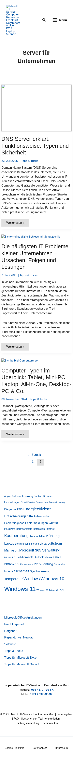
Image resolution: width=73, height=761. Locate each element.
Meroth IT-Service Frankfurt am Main (32, 714)
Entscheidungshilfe (18, 516)
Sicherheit (21, 571)
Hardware (9, 528)
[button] (44, 20)
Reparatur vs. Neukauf (19, 637)
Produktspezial (14, 624)
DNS (20, 509)
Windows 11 (20, 588)
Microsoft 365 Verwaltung (39, 550)
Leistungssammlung (27, 723)
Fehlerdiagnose (14, 522)
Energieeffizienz (37, 509)
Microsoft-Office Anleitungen (23, 617)
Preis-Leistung (43, 564)
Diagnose (10, 509)
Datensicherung (57, 502)
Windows (32, 578)
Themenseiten (49, 723)
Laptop (9, 543)
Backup (38, 496)
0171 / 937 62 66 (41, 694)
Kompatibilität (37, 536)
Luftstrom (54, 543)
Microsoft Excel (11, 557)
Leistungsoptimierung (27, 543)
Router (8, 571)
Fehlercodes (42, 516)
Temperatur (13, 579)
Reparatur (59, 564)
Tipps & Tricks (29, 160)
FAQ (16, 718)
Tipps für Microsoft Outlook (22, 664)
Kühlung (53, 536)
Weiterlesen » (17, 224)
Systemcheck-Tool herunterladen (40, 718)
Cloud (24, 502)
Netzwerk (11, 564)
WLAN (59, 590)
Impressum (62, 747)
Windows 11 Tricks (45, 590)
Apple (7, 496)
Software (10, 644)
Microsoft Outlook (32, 557)
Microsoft (11, 550)
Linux (43, 543)
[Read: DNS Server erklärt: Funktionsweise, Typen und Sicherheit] (36, 107)
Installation (39, 529)
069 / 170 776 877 (43, 689)
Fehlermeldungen (36, 522)
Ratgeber (10, 631)
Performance (26, 564)
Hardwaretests (24, 529)
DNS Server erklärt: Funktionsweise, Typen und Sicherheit (35, 146)
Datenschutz (42, 502)
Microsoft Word (53, 557)
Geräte (53, 522)
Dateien (31, 502)
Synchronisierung (40, 571)
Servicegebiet (65, 714)
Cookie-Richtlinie (14, 747)
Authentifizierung (22, 496)
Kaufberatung (16, 535)
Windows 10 (52, 578)
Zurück (34, 454)
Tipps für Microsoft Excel (20, 657)
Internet (50, 528)
